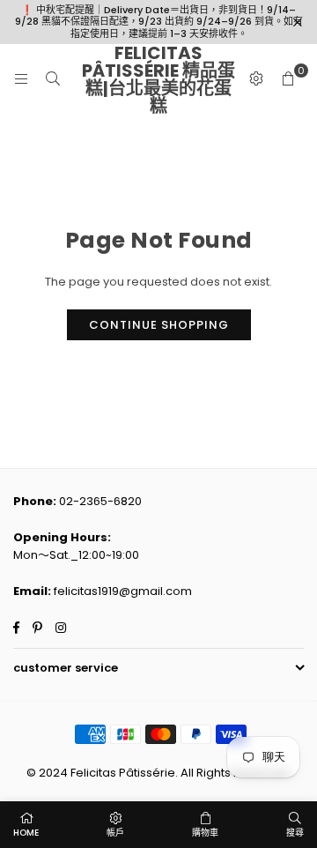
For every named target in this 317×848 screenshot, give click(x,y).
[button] (288, 79)
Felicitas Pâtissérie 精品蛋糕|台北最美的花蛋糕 (158, 79)
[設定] (256, 79)
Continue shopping (159, 324)
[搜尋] (53, 79)
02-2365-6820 (100, 501)
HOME (26, 832)
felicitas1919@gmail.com (123, 591)
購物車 (205, 832)
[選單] (21, 79)
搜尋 (295, 832)
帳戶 (115, 832)
